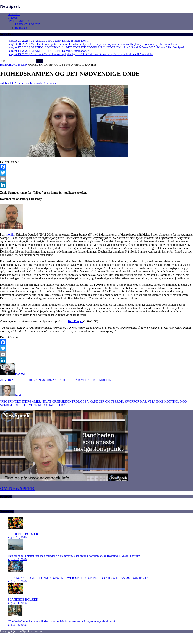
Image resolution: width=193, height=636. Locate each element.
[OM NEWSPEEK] (64, 480)
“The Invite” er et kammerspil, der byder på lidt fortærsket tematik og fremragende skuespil (62, 621)
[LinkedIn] (96, 185)
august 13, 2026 (17, 624)
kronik (10, 234)
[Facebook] (96, 167)
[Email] (96, 179)
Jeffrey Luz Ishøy (31, 83)
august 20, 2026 (17, 559)
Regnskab (21, 27)
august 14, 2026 (17, 603)
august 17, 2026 (17, 581)
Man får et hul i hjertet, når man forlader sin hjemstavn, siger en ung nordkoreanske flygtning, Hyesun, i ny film (74, 555)
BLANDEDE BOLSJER (23, 534)
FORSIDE (14, 14)
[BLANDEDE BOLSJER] (15, 527)
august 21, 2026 (17, 537)
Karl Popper (75, 321)
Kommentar (50, 83)
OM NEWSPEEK (19, 21)
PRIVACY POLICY (27, 24)
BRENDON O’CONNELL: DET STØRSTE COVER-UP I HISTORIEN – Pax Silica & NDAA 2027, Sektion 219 (78, 577)
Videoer (12, 17)
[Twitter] (96, 173)
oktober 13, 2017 (10, 83)
